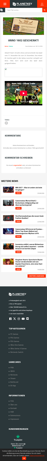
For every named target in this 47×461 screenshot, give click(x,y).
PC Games (14, 334)
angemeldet (17, 165)
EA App (13, 385)
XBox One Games (17, 345)
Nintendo (14, 375)
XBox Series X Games (18, 348)
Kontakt (13, 408)
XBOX (12, 371)
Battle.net (14, 382)
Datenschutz (15, 415)
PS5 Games (14, 341)
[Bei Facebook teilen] (6, 123)
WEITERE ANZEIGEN (36, 276)
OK (24, 458)
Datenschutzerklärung (37, 455)
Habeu (11, 46)
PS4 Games (14, 338)
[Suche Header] (44, 10)
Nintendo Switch (16, 352)
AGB (12, 412)
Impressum (14, 419)
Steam (13, 378)
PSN (12, 367)
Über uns (13, 404)
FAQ (12, 401)
